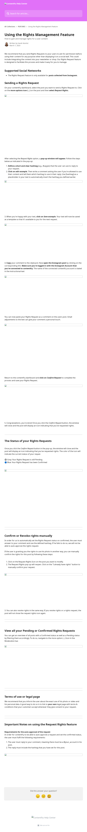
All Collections (10, 26)
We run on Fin (45, 825)
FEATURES (21, 26)
